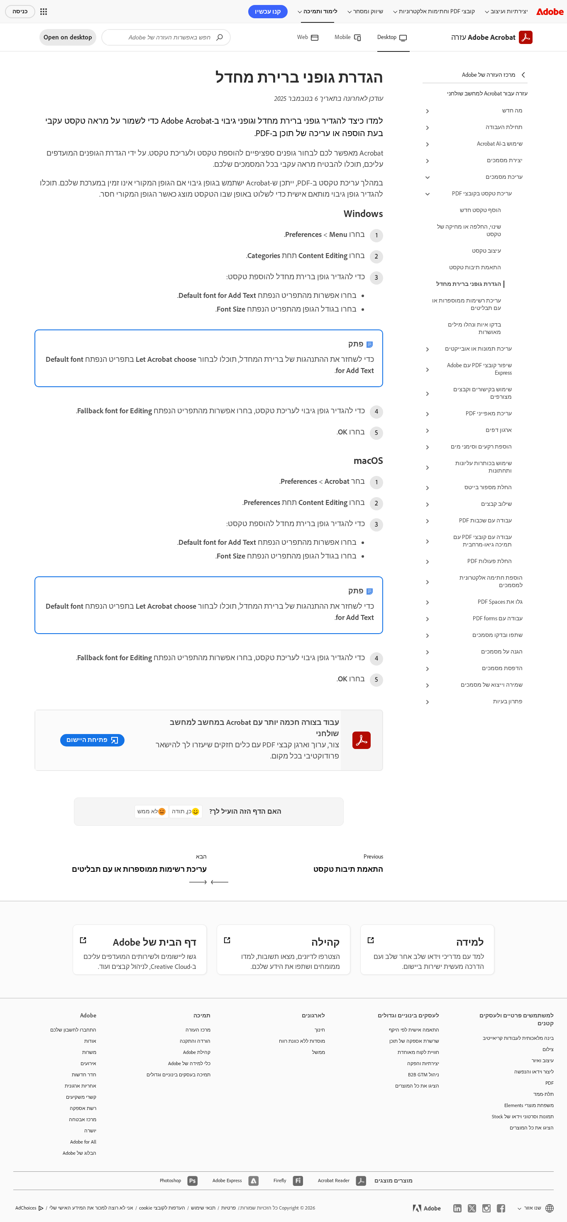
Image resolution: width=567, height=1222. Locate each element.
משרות (89, 1052)
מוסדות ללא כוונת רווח (302, 1041)
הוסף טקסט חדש (480, 210)
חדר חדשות (84, 1075)
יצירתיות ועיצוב (509, 11)
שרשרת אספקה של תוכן (414, 1041)
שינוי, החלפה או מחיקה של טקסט (469, 230)
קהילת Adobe (196, 1052)
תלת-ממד (543, 1094)
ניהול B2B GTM (423, 1075)
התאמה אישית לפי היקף (414, 1030)
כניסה (20, 11)
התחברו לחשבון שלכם (73, 1030)
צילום (548, 1049)
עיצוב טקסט (486, 250)
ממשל (318, 1052)
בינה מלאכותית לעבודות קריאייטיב (518, 1038)
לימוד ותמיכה (320, 11)
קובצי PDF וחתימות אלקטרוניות (437, 11)
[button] (43, 11)
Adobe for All (83, 1142)
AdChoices (26, 1208)
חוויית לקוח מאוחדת (418, 1052)
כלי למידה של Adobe (189, 1063)
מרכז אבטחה (82, 1119)
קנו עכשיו (268, 11)
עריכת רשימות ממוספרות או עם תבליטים (466, 304)
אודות (90, 1041)
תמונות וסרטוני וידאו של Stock (523, 1117)
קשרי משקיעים (81, 1097)
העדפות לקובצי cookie (162, 1208)
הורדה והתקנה (195, 1041)
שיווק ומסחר (368, 11)
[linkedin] (457, 1208)
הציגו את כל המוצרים (532, 1128)
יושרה (90, 1131)
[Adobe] (550, 11)
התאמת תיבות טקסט (475, 267)
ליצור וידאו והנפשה (534, 1072)
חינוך (320, 1030)
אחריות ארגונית (80, 1086)
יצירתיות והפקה (423, 1063)
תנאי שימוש (203, 1208)
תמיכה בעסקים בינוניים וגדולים (178, 1075)
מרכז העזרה (198, 1030)
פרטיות (228, 1208)
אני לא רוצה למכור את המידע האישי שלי (91, 1208)
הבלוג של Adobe (79, 1153)
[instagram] (486, 1208)
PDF (549, 1083)
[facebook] (501, 1208)
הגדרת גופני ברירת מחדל (468, 284)
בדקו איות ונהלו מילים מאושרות (474, 328)
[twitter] (472, 1208)
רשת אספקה (83, 1108)
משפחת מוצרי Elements (529, 1105)
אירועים (88, 1063)
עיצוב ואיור (543, 1060)
